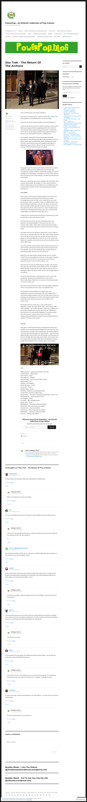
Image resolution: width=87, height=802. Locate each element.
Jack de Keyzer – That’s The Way (71, 141)
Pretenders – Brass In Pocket (70, 143)
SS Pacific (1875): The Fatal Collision (72, 107)
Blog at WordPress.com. (32, 792)
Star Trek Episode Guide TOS (71, 33)
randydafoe (12, 690)
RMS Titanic (57, 36)
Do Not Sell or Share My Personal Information (48, 792)
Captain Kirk (11, 125)
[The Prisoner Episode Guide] (43, 795)
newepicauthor (13, 473)
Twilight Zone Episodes (39, 33)
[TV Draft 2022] (32, 795)
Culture (9, 120)
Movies (29, 33)
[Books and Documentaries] (18, 795)
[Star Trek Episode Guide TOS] (35, 795)
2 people (12, 482)
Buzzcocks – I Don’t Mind (69, 131)
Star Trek (13, 121)
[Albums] (9, 795)
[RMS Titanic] (46, 795)
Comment (54, 751)
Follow (64, 95)
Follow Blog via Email (71, 83)
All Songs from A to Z (10, 31)
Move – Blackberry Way (69, 121)
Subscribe (51, 427)
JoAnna (11, 650)
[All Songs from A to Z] (6, 795)
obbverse (11, 610)
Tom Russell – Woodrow (69, 110)
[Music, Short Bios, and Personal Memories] (12, 795)
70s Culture (52, 31)
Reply (7, 486)
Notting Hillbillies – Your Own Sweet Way (73, 144)
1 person (11, 518)
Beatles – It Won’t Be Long (69, 109)
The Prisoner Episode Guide (44, 36)
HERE (52, 116)
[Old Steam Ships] (49, 795)
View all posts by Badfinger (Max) (35, 456)
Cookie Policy (29, 799)
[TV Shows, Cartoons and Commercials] (21, 795)
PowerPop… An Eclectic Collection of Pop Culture (29, 23)
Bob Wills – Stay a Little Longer (70, 126)
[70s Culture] (15, 795)
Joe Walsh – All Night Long (69, 111)
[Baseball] (29, 795)
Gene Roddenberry (9, 126)
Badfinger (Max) (8, 116)
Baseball (50, 33)
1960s (6, 120)
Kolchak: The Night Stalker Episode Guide (24, 36)
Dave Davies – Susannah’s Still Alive (71, 134)
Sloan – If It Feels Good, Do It (70, 133)
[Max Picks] (38, 795)
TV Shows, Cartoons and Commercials (15, 33)
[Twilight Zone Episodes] (26, 795)
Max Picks (8, 36)
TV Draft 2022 (57, 33)
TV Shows (7, 123)
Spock (6, 127)
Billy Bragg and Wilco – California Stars (72, 130)
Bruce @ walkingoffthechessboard (18, 548)
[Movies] (23, 795)
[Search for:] (71, 66)
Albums (20, 31)
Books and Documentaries (64, 31)
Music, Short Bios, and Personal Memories (35, 31)
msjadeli (11, 568)
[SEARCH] (80, 66)
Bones (6, 125)
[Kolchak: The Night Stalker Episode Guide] (40, 795)
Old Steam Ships (66, 36)
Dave (10, 510)
